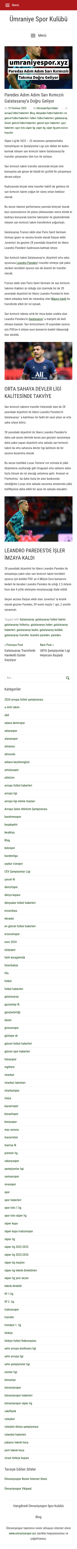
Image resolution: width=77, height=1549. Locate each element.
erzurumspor (12, 934)
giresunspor (11, 1028)
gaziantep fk (11, 1004)
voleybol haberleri (15, 1434)
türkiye (8, 1333)
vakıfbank (10, 1411)
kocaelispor (11, 1114)
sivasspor (10, 1184)
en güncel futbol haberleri (20, 926)
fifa (6, 973)
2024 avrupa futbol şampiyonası (23, 699)
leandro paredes (40, 635)
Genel (7, 123)
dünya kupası (12, 895)
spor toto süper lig (25, 128)
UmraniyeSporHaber (47, 108)
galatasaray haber (41, 624)
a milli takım (11, 707)
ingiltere (9, 1067)
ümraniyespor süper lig (18, 1403)
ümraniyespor (12, 1387)
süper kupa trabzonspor (18, 1231)
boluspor (9, 848)
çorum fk (9, 879)
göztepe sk (11, 1035)
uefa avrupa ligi (13, 1356)
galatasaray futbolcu (16, 624)
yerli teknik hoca (14, 1450)
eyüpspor (10, 950)
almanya (9, 746)
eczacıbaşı (10, 910)
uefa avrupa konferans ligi (20, 1348)
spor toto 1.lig (12, 1207)
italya (7, 1098)
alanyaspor (11, 738)
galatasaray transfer (16, 635)
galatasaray (61, 118)
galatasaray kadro (27, 630)
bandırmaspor (12, 816)
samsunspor (11, 1176)
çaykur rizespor (13, 863)
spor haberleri (12, 1200)
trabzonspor (11, 1309)
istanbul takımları (15, 1082)
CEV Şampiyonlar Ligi (17, 871)
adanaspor (10, 731)
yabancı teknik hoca (16, 1442)
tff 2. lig (9, 1301)
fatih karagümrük (14, 957)
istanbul (9, 1075)
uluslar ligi (10, 1372)
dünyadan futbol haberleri (49, 113)
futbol (33, 118)
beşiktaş (9, 832)
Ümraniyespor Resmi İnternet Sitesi (25, 1479)
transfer (8, 132)
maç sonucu (11, 1129)
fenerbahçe (11, 965)
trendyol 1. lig (12, 1325)
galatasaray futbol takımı (50, 619)
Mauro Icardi (58, 299)
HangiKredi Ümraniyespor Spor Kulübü (38, 1506)
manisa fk (10, 1145)
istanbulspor (11, 1090)
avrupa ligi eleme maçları (19, 801)
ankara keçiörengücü (17, 762)
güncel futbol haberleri (24, 123)
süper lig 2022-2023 (16, 1247)
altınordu (9, 754)
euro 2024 (10, 942)
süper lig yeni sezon (57, 128)
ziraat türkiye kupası (16, 1458)
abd (6, 715)
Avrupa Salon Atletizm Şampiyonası (25, 809)
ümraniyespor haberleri (18, 1395)
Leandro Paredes (27, 263)
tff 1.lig (8, 1294)
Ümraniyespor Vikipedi (18, 1488)
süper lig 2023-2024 (16, 1254)
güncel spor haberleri (48, 123)
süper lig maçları (14, 1262)
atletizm (9, 777)
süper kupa (11, 1223)
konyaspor (10, 1122)
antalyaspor (11, 770)
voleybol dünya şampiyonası (21, 1426)
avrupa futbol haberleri (16, 113)
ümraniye (10, 1380)
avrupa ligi (10, 793)
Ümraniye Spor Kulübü (38, 19)
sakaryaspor (11, 1161)
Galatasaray (36, 319)
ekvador (9, 918)
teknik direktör (13, 1286)
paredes (56, 635)
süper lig (40, 128)
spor (7, 1192)
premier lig (11, 1153)
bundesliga (11, 856)
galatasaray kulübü (51, 630)
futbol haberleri (45, 118)
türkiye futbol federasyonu (20, 1341)
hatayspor (10, 1059)
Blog (32, 113)
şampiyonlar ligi (14, 1169)
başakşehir (11, 824)
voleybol (9, 1419)
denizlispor (11, 887)
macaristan (11, 1137)
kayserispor (11, 1106)
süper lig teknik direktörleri (20, 1270)
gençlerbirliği (12, 1012)
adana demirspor (14, 723)
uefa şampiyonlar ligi (17, 1364)
